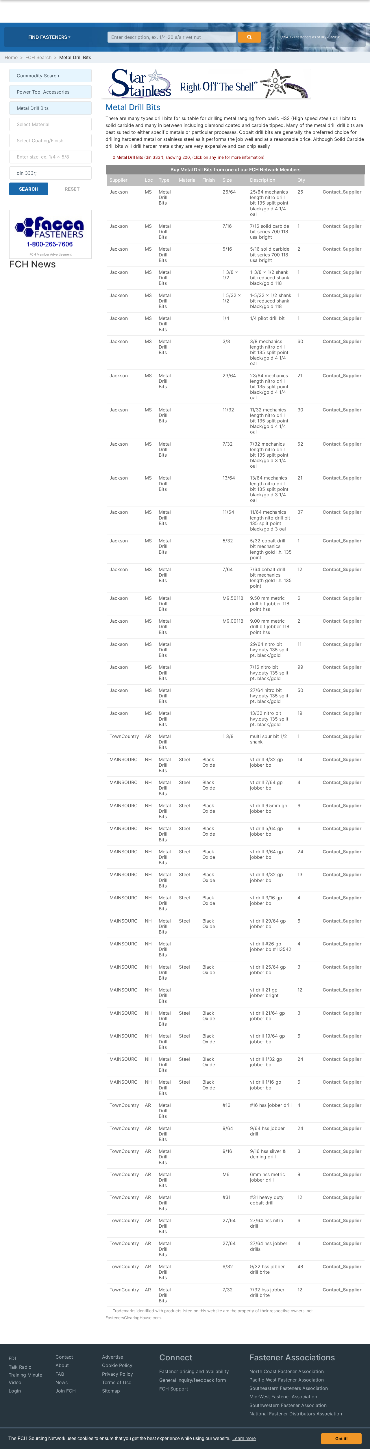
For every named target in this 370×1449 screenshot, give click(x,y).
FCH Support (173, 1389)
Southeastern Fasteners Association (288, 1388)
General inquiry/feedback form (192, 1380)
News (62, 1382)
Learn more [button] (244, 1438)
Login (15, 1391)
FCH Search (38, 57)
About (62, 1365)
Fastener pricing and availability (194, 1371)
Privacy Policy (117, 1374)
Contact (64, 1357)
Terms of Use (116, 1382)
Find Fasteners (47, 37)
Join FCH (66, 1391)
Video (15, 1382)
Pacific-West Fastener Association (286, 1380)
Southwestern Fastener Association (288, 1405)
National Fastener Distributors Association (295, 1414)
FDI (12, 1358)
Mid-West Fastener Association (283, 1396)
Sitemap (111, 1391)
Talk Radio (20, 1367)
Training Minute (25, 1375)
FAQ (60, 1374)
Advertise (112, 1357)
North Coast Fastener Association (286, 1371)
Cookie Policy (117, 1365)
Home (11, 57)
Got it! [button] (341, 1438)
